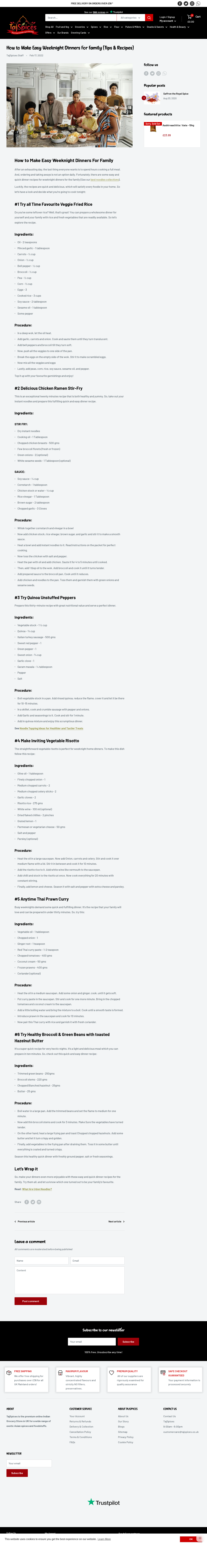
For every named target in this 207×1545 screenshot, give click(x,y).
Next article (115, 1221)
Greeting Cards (78, 32)
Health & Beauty (178, 26)
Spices (94, 26)
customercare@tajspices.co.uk (181, 1431)
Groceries (80, 26)
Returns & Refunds (80, 1421)
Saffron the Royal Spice (175, 93)
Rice (106, 26)
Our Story (123, 1421)
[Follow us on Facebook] (180, 3)
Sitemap (122, 1431)
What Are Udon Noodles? (37, 1189)
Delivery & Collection (81, 1426)
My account (167, 20)
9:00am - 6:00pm (173, 1426)
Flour (116, 26)
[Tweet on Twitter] (33, 1201)
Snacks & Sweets (155, 26)
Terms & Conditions (81, 1436)
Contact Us (169, 1416)
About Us (123, 1416)
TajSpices (168, 1421)
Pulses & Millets (133, 26)
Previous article (26, 1221)
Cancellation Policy (80, 1431)
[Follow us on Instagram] (192, 3)
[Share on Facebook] (26, 1201)
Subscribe (128, 1341)
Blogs (121, 1426)
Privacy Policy (126, 1436)
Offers (48, 32)
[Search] (149, 17)
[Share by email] (39, 1201)
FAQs (72, 1442)
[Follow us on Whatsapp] (198, 3)
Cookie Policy (125, 1442)
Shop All (49, 26)
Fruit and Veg (62, 26)
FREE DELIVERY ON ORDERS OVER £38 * (92, 3)
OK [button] (191, 1539)
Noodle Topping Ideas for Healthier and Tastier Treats (51, 728)
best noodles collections (105, 179)
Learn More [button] (104, 1539)
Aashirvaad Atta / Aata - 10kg (178, 125)
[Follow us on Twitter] (186, 3)
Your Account (77, 1416)
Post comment (30, 1301)
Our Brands (63, 32)
